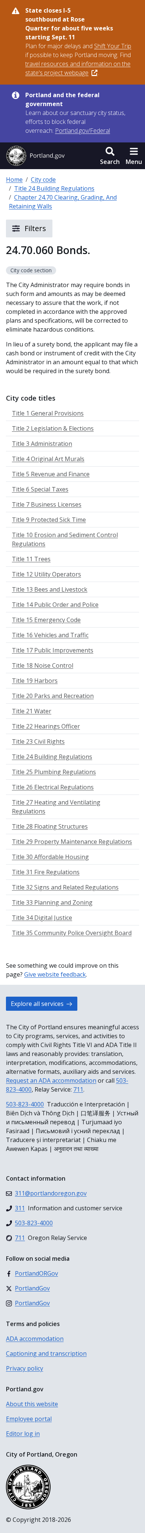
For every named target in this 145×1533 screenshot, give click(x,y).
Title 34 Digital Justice (42, 918)
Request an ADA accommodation (51, 1080)
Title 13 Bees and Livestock (49, 589)
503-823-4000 (25, 1104)
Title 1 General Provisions (48, 413)
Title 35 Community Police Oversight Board (72, 933)
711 (78, 1089)
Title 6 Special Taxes (40, 489)
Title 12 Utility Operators (46, 574)
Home (14, 179)
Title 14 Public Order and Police (55, 605)
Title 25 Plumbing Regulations (54, 772)
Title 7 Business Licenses (46, 504)
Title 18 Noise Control (42, 665)
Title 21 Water (31, 711)
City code (43, 179)
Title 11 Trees (31, 559)
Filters (34, 228)
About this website (32, 1404)
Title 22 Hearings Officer (46, 726)
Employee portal (29, 1419)
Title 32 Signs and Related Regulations (65, 887)
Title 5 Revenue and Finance (51, 474)
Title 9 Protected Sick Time (49, 520)
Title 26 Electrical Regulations (53, 787)
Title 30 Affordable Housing (50, 857)
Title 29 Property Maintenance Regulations (72, 842)
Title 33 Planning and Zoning (52, 902)
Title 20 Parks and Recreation (53, 696)
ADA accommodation (35, 1339)
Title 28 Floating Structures (50, 826)
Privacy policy (24, 1368)
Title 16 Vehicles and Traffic (50, 635)
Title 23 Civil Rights (38, 741)
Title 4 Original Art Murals (48, 459)
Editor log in (23, 1434)
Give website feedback (55, 974)
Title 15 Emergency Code (46, 620)
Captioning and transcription (46, 1353)
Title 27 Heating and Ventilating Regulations (56, 806)
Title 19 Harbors (35, 681)
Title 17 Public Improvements (52, 650)
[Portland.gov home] (35, 155)
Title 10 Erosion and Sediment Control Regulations (65, 539)
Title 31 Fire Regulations (46, 872)
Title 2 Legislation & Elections (53, 428)
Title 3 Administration (42, 444)
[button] (110, 156)
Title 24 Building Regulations (54, 188)
